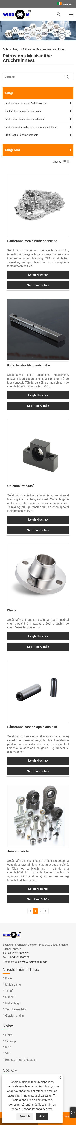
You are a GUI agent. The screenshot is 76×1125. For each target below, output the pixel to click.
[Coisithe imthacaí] (38, 479)
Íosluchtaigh (13, 1003)
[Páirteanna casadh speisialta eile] (38, 720)
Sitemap (10, 1041)
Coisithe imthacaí (20, 486)
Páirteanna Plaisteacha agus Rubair (25, 119)
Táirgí (16, 49)
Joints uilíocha (18, 851)
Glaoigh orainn (14, 1015)
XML (8, 1053)
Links (8, 1034)
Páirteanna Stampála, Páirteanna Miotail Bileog (31, 126)
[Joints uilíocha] (38, 845)
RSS (8, 1047)
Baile (5, 49)
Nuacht (9, 996)
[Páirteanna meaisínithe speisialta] (38, 234)
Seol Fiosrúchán (38, 285)
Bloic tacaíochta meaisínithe (28, 365)
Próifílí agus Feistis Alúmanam (21, 134)
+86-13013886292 (18, 953)
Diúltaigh (25, 1116)
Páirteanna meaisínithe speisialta (32, 241)
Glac (42, 1116)
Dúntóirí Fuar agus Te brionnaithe (23, 111)
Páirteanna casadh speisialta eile (32, 727)
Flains (11, 610)
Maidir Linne (13, 984)
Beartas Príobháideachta (37, 1109)
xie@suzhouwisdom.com (33, 961)
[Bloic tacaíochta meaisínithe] (38, 359)
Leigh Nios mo (38, 274)
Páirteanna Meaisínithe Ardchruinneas (44, 49)
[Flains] (38, 604)
